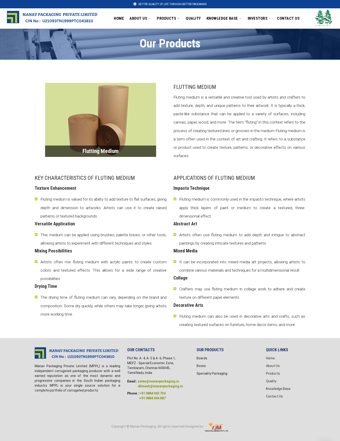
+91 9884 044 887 (152, 398)
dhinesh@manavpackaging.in (160, 386)
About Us (138, 18)
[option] (100, 120)
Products (166, 18)
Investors (258, 18)
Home (119, 18)
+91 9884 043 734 (152, 393)
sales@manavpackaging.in (158, 381)
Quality (193, 18)
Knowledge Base (222, 18)
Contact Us (288, 18)
